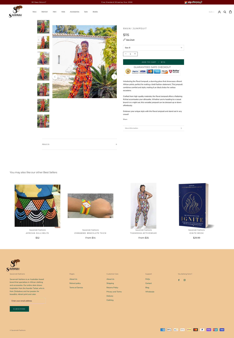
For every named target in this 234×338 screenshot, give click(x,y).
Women (44, 12)
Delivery (110, 296)
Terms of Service (76, 287)
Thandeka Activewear (143, 233)
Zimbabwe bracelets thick (90, 233)
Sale (86, 12)
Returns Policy (112, 287)
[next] (114, 76)
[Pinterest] (136, 118)
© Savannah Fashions (17, 330)
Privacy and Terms (114, 291)
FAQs (147, 279)
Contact (148, 283)
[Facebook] (129, 118)
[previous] (55, 76)
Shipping (110, 283)
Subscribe (19, 309)
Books (95, 12)
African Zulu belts (37, 233)
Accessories (74, 12)
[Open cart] (230, 11)
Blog (147, 287)
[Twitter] (132, 118)
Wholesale (149, 291)
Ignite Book (196, 233)
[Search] (225, 11)
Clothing (110, 300)
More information (131, 128)
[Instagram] (184, 280)
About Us (45, 144)
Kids (63, 12)
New (34, 12)
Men (54, 12)
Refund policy (75, 283)
